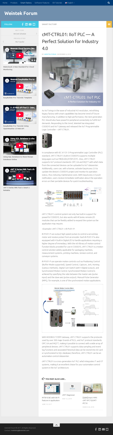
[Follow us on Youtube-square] (33, 24)
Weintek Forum (20, 13)
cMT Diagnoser (68, 395)
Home (5, 3)
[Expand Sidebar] (109, 24)
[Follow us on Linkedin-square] (26, 24)
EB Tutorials (57, 3)
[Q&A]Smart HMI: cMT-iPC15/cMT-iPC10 (90, 400)
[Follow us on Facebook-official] (22, 24)
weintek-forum (50, 54)
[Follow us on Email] (30, 24)
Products (13, 3)
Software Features (42, 3)
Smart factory (26, 3)
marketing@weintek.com (20, 430)
